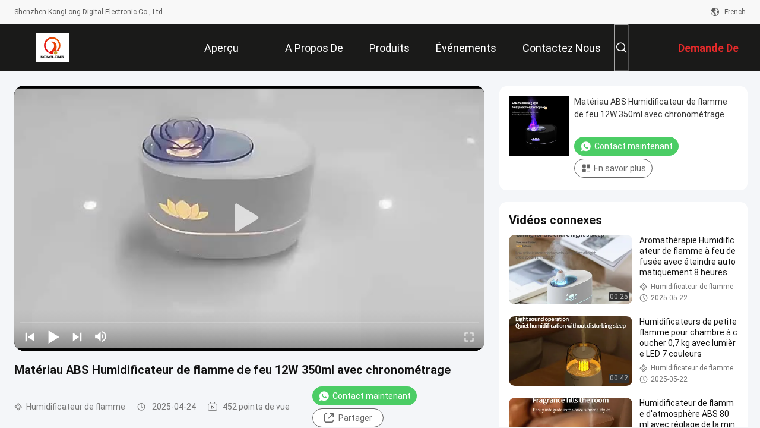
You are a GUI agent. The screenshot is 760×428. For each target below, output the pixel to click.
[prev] (30, 336)
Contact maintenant (371, 396)
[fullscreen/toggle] (469, 336)
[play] (249, 218)
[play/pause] (53, 336)
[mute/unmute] (101, 336)
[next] (77, 336)
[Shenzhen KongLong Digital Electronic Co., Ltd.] (52, 47)
